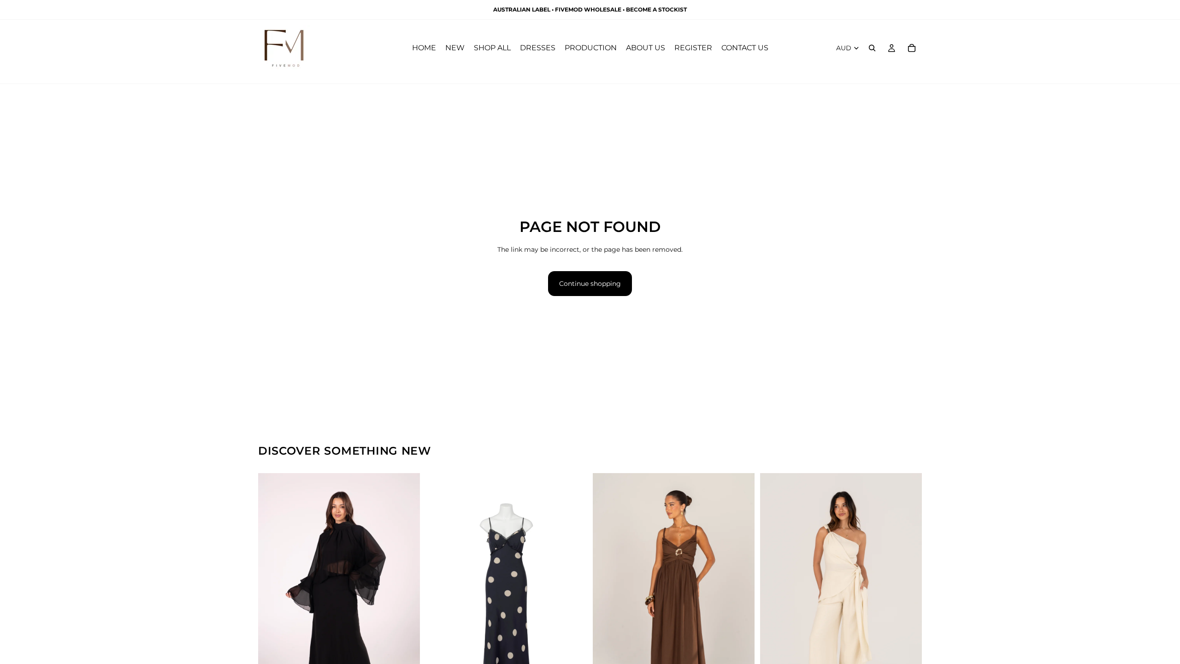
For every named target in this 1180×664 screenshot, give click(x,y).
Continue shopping (590, 283)
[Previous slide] (272, 595)
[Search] (872, 48)
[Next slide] (406, 595)
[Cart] (912, 48)
